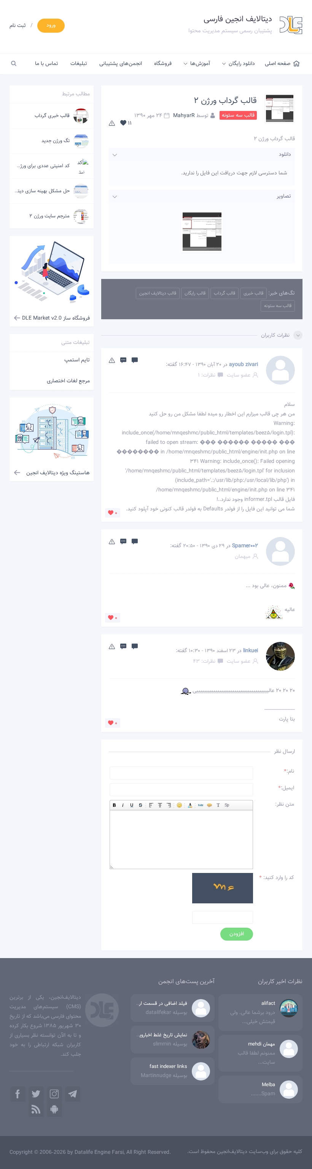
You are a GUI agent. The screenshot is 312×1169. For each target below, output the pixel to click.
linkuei (250, 651)
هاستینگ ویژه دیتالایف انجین (58, 473)
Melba (268, 1085)
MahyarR (184, 115)
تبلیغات (78, 64)
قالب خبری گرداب (52, 116)
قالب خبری (253, 293)
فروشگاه (163, 64)
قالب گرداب (224, 293)
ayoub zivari (243, 365)
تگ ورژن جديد (55, 141)
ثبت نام (18, 26)
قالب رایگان (195, 293)
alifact (268, 1003)
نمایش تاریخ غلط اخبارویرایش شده (153, 1035)
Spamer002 (245, 546)
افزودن (236, 934)
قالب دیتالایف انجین (157, 293)
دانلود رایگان (242, 64)
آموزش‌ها (200, 64)
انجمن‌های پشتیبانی (120, 64)
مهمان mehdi (261, 1044)
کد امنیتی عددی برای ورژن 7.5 (39, 166)
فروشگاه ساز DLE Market (56, 318)
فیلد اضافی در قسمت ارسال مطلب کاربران (144, 1003)
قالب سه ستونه (277, 306)
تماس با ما (46, 64)
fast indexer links (168, 1067)
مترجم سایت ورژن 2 (49, 216)
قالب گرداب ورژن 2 (225, 101)
